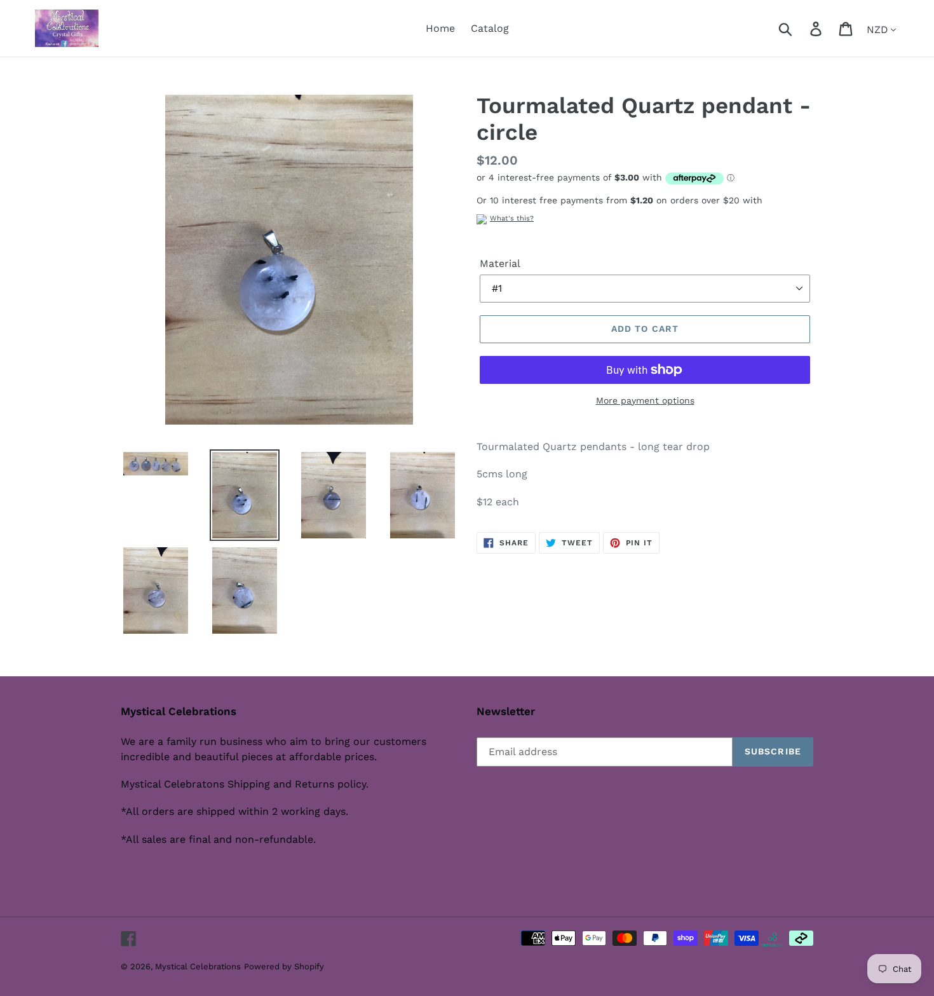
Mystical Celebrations (198, 966)
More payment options (645, 400)
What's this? (512, 218)
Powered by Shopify (284, 966)
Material (500, 263)
